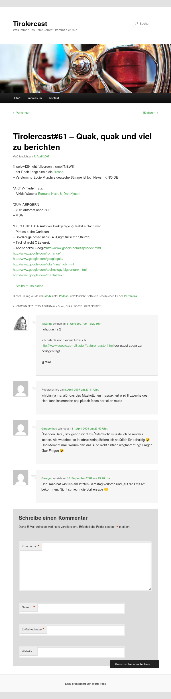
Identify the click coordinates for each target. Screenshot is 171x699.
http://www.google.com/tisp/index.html (73, 247)
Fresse (58, 171)
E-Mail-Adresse (33, 629)
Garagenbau (49, 428)
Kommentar (31, 546)
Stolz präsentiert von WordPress (85, 684)
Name (28, 607)
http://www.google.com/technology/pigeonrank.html (50, 269)
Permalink (130, 296)
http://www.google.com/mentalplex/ (38, 275)
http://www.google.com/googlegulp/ (38, 258)
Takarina (46, 324)
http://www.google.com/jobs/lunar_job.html (43, 264)
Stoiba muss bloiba (29, 285)
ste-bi (47, 296)
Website (27, 651)
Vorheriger (21, 112)
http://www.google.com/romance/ (37, 253)
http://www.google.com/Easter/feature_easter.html (77, 345)
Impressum (34, 98)
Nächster (150, 112)
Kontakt (54, 98)
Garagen (46, 478)
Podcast (64, 296)
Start (17, 98)
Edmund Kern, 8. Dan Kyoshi (59, 193)
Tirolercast (30, 23)
